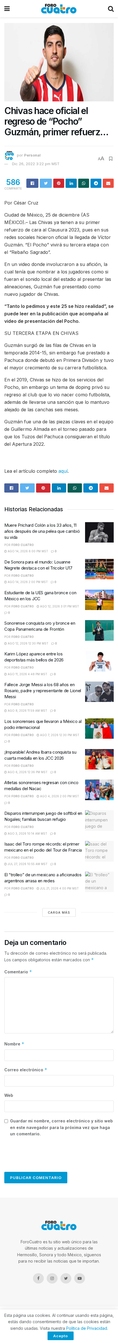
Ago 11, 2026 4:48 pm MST (27, 674)
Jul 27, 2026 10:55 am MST (27, 864)
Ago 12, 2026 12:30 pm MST (27, 643)
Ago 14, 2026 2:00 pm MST (27, 582)
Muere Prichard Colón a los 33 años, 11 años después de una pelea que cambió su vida (42, 531)
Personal (32, 155)
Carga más (59, 912)
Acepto (60, 1336)
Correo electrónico (25, 1069)
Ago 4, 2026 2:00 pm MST (59, 796)
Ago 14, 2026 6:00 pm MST (27, 551)
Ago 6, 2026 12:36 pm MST (27, 772)
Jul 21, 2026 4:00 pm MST (59, 888)
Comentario (18, 972)
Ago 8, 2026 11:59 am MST (27, 710)
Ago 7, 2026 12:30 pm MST (59, 735)
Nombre (14, 1044)
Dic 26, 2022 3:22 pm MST (36, 163)
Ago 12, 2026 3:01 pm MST (59, 606)
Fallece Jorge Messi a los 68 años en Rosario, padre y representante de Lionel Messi (42, 690)
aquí (63, 471)
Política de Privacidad (86, 1328)
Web (8, 1095)
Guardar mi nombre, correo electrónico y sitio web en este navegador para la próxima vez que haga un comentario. (61, 1127)
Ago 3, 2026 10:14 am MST (27, 833)
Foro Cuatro (22, 545)
